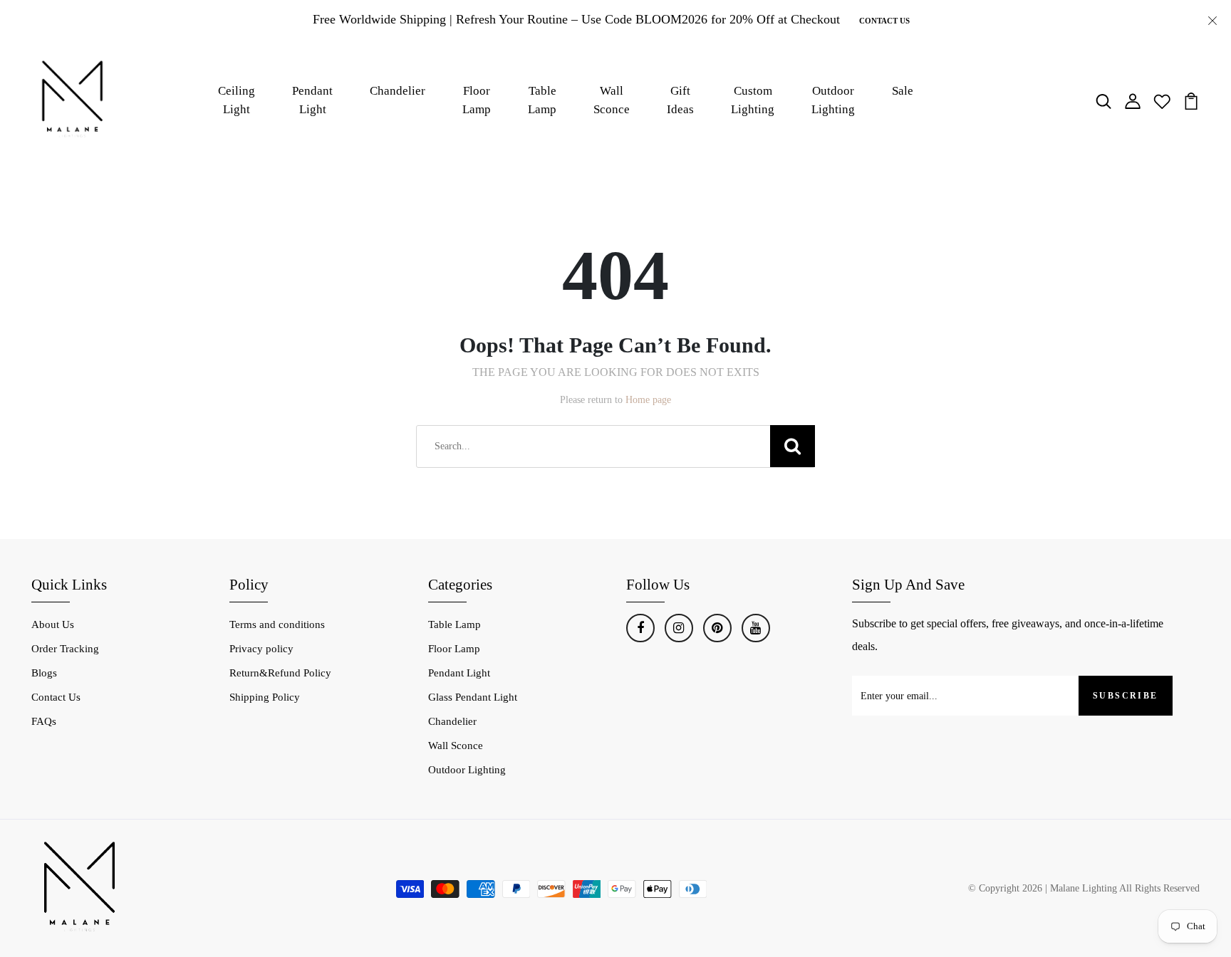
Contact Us (884, 20)
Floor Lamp (476, 100)
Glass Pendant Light (472, 697)
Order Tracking (65, 648)
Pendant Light (312, 100)
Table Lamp (542, 100)
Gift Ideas (680, 100)
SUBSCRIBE (1125, 696)
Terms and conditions (277, 624)
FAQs (43, 721)
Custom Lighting (752, 100)
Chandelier (397, 91)
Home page (648, 399)
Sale (902, 91)
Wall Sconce (611, 100)
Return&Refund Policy (280, 673)
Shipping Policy (264, 697)
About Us (52, 624)
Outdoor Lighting (833, 100)
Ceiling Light (236, 100)
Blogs (44, 673)
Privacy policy (261, 648)
